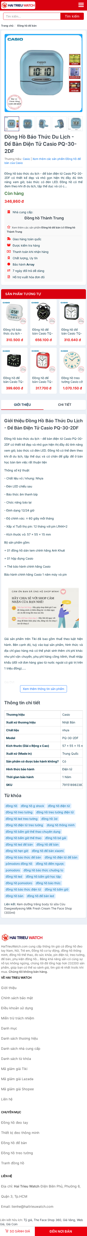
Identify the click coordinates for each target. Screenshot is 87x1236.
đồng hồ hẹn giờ (17, 851)
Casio (26, 159)
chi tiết (64, 405)
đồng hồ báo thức (48, 883)
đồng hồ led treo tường (22, 818)
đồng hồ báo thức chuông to (43, 870)
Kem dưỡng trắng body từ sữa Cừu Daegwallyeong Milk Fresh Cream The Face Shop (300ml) (38, 908)
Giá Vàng (69, 1220)
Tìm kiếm (72, 16)
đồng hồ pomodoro (19, 883)
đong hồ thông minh (61, 825)
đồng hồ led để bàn (19, 844)
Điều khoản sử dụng (17, 1008)
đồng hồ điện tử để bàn (61, 857)
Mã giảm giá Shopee (17, 1089)
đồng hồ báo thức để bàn (23, 857)
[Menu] (81, 5)
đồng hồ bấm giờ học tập (43, 876)
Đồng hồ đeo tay (14, 1122)
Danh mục (9, 1028)
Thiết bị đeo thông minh (20, 1133)
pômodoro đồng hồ (19, 863)
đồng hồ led (14, 876)
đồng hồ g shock (32, 806)
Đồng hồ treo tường (17, 1153)
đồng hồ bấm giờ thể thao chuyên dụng (33, 831)
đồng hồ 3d (49, 818)
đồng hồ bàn (14, 896)
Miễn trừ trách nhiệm (17, 1018)
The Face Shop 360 (47, 1220)
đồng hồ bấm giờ (56, 889)
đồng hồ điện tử (59, 806)
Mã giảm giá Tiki (14, 1069)
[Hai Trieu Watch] (22, 937)
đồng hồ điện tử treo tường (24, 825)
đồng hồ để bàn (47, 844)
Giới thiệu (22, 405)
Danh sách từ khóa (16, 1059)
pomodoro (13, 870)
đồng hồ (11, 806)
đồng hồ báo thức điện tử (23, 889)
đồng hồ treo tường (19, 812)
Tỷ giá (28, 1220)
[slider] (11, 123)
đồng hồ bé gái (55, 838)
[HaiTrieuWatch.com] (25, 5)
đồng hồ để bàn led (40, 896)
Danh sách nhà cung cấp (20, 1048)
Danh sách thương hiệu (19, 1038)
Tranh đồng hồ (12, 1163)
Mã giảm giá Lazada (17, 1079)
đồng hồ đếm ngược (50, 863)
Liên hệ (6, 1099)
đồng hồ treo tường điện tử (55, 812)
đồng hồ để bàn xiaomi (48, 851)
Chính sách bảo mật (17, 998)
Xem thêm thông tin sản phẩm (43, 689)
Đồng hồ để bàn (27, 25)
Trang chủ (7, 25)
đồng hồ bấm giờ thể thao (23, 838)
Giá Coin (12, 1224)
